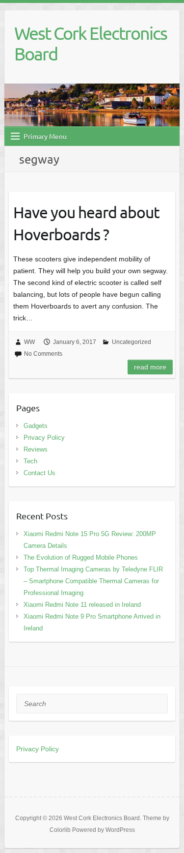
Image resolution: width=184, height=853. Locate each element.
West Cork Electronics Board (90, 43)
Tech (30, 461)
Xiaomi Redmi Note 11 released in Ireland (82, 604)
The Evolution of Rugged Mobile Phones (81, 557)
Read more (150, 367)
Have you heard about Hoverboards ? (86, 223)
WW (29, 342)
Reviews (36, 449)
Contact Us (39, 473)
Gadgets (36, 425)
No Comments (43, 353)
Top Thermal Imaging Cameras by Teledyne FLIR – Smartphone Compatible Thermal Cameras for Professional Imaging (93, 581)
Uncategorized (131, 342)
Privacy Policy (44, 437)
